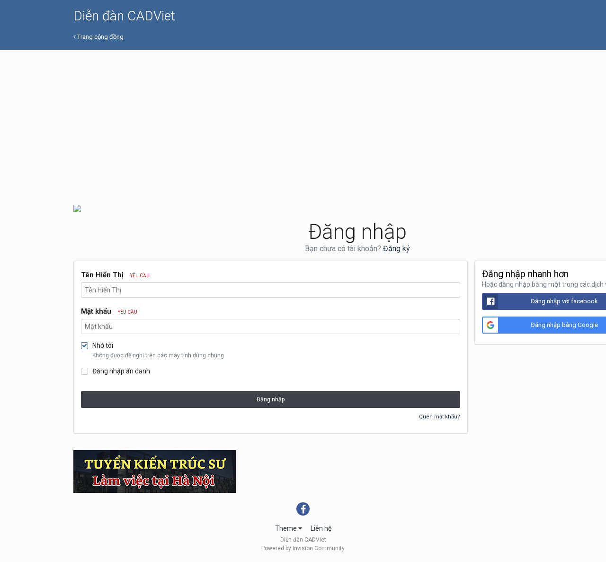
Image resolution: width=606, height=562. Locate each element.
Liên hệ (321, 528)
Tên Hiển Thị (115, 275)
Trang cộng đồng (100, 36)
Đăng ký (396, 248)
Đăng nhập (271, 399)
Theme (286, 528)
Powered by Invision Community (303, 548)
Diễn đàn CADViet (124, 16)
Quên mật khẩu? (439, 417)
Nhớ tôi (102, 345)
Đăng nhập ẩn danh (121, 371)
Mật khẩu (109, 311)
